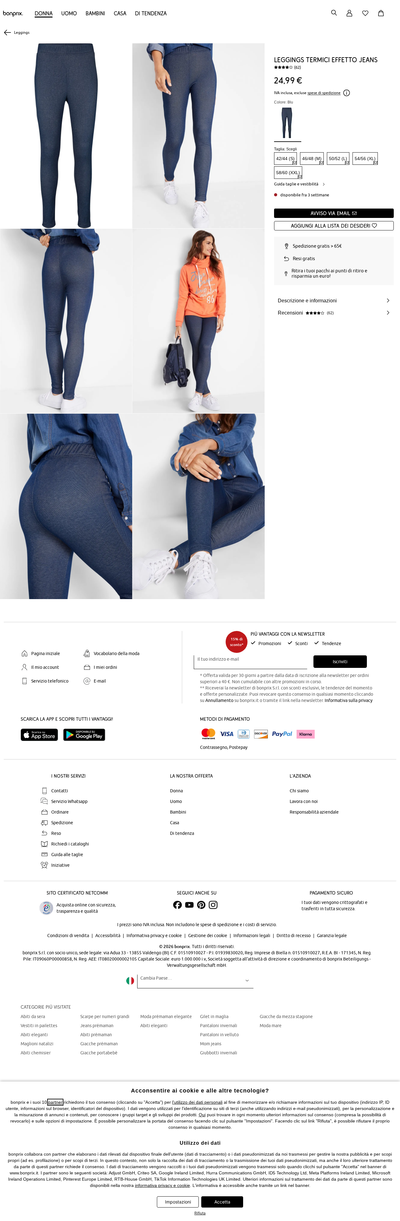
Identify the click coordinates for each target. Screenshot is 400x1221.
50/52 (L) (338, 158)
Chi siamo (299, 790)
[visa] (226, 734)
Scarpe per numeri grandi (104, 1016)
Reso (56, 833)
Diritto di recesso (294, 935)
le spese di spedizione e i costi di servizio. (236, 924)
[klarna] (305, 734)
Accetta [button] (222, 1201)
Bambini (95, 13)
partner (55, 1102)
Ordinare (60, 812)
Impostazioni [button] (178, 1201)
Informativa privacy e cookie (155, 935)
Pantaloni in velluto (219, 1034)
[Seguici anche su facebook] (177, 905)
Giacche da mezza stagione (286, 1016)
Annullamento (219, 700)
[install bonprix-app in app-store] (42, 735)
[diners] (243, 734)
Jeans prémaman (96, 1025)
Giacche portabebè (99, 1052)
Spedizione (62, 822)
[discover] (260, 734)
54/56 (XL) (365, 158)
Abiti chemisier (36, 1052)
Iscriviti (340, 661)
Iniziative (60, 865)
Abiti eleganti (34, 1034)
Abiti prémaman (96, 1034)
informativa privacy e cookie (162, 1185)
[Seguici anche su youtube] (189, 905)
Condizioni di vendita (68, 935)
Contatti (59, 790)
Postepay (238, 747)
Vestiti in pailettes (39, 1025)
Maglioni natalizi (37, 1043)
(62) (297, 67)
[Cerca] (334, 13)
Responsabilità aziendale (314, 812)
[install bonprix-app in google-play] (86, 735)
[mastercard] (208, 734)
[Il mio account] (349, 16)
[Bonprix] (13, 15)
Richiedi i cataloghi (70, 843)
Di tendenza (151, 13)
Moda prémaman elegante (166, 1016)
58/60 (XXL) (288, 172)
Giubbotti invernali (218, 1052)
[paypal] (282, 734)
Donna (43, 13)
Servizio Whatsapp (69, 801)
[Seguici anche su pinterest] (201, 905)
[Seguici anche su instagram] (213, 905)
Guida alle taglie (67, 854)
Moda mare (271, 1025)
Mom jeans (210, 1043)
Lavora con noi (304, 801)
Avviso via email (331, 213)
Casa (120, 13)
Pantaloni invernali (218, 1025)
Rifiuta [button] (200, 1213)
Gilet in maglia (214, 1016)
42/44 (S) (285, 158)
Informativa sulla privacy (348, 700)
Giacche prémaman (99, 1043)
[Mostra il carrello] (382, 16)
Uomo (69, 13)
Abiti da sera (33, 1016)
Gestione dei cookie (208, 935)
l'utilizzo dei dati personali (197, 1102)
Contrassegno (213, 747)
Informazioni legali (252, 935)
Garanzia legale (332, 935)
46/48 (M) (312, 158)
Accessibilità (108, 935)
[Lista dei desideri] (366, 16)
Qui (202, 1114)
